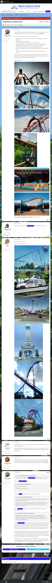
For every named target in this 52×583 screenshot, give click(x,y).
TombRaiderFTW (7, 463)
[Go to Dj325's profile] (7, 241)
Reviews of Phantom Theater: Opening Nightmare (12, 18)
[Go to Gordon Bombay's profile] (3, 25)
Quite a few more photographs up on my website (23, 217)
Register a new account (14, 549)
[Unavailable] (31, 246)
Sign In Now (38, 549)
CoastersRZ (7, 448)
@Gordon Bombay (30, 225)
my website (41, 33)
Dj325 (7, 245)
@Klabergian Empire (22, 481)
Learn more (2, 1)
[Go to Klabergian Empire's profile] (7, 225)
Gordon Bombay (7, 35)
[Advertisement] (26, 570)
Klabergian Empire (7, 229)
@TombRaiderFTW (21, 522)
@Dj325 (20, 493)
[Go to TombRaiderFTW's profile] (7, 459)
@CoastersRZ (20, 508)
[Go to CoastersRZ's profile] (7, 444)
